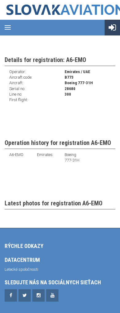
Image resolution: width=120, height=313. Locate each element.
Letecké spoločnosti (21, 269)
